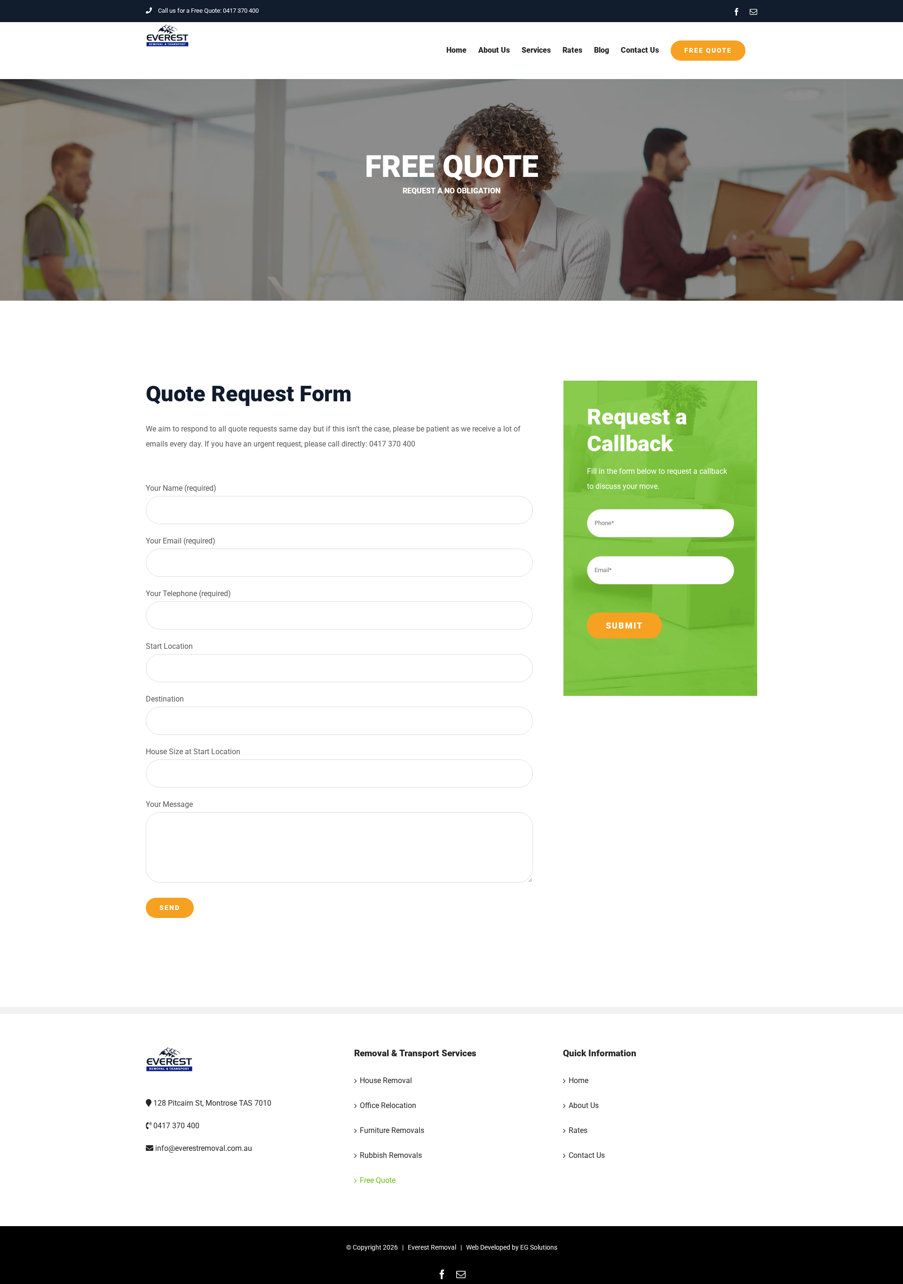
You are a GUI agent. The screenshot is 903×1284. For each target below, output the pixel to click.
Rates (578, 1130)
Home (578, 1080)
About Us (584, 1105)
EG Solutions (538, 1247)
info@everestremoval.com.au (203, 1148)
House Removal (386, 1080)
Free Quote (378, 1180)
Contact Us (587, 1155)
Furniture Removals (392, 1130)
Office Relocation (388, 1105)
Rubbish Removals (391, 1155)
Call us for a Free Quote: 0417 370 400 (208, 10)
